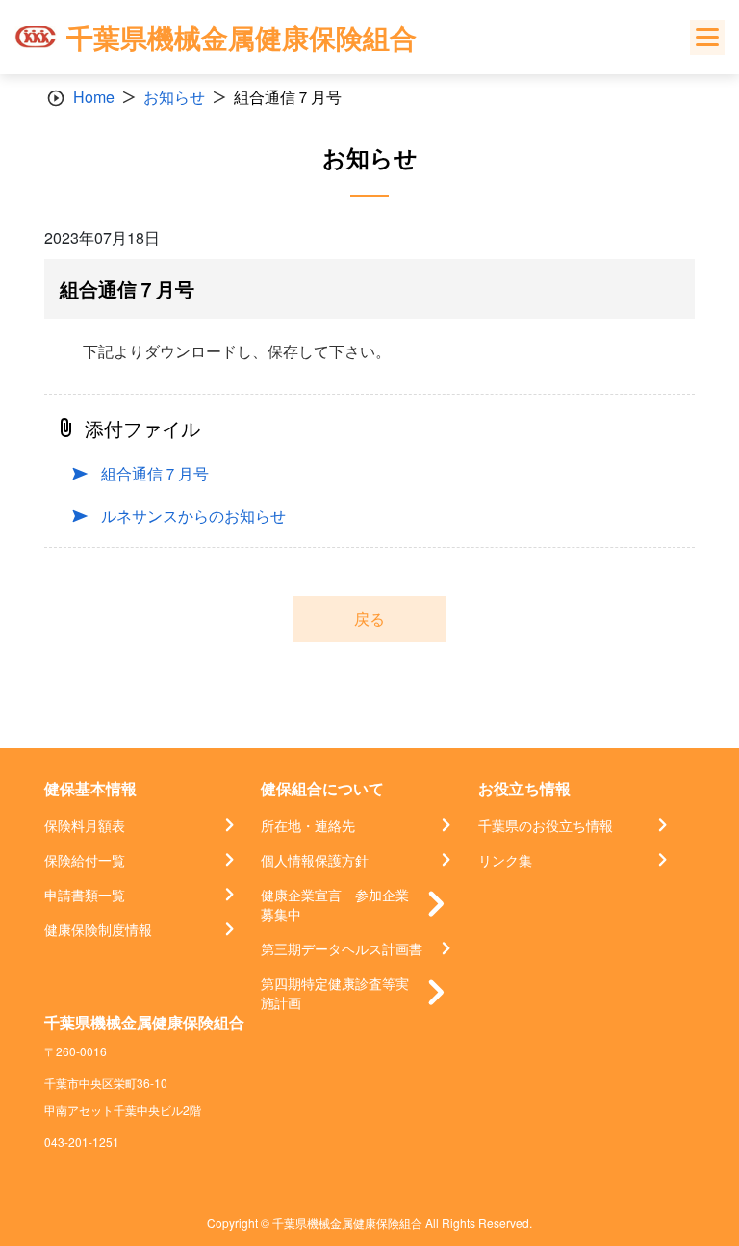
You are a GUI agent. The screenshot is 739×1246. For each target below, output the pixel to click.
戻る (369, 619)
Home (94, 97)
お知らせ (174, 97)
